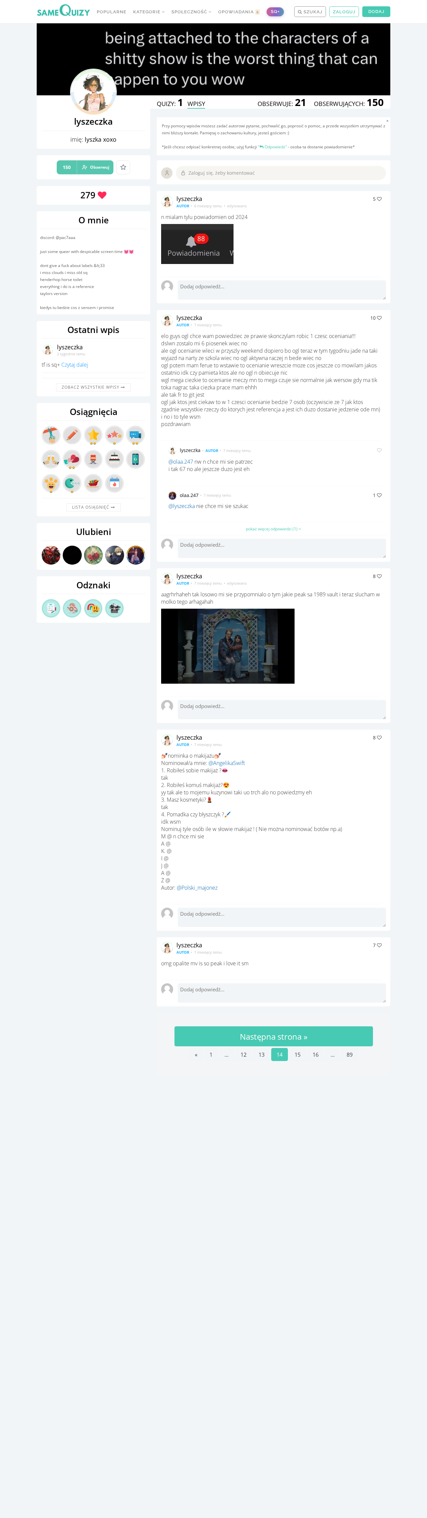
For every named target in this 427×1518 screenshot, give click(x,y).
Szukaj (312, 11)
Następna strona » (274, 1036)
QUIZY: (170, 104)
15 (298, 1054)
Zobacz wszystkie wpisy (91, 387)
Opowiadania (238, 11)
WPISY (196, 104)
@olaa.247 (180, 461)
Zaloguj (344, 11)
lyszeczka (70, 347)
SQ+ (275, 11)
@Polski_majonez (197, 887)
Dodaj (376, 11)
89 (350, 1054)
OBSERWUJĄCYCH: (349, 104)
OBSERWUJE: (282, 104)
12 (244, 1054)
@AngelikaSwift (226, 763)
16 (316, 1054)
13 (262, 1054)
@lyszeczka (181, 506)
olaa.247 (189, 495)
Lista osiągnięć (91, 507)
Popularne (111, 11)
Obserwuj (86, 167)
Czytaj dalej (74, 364)
